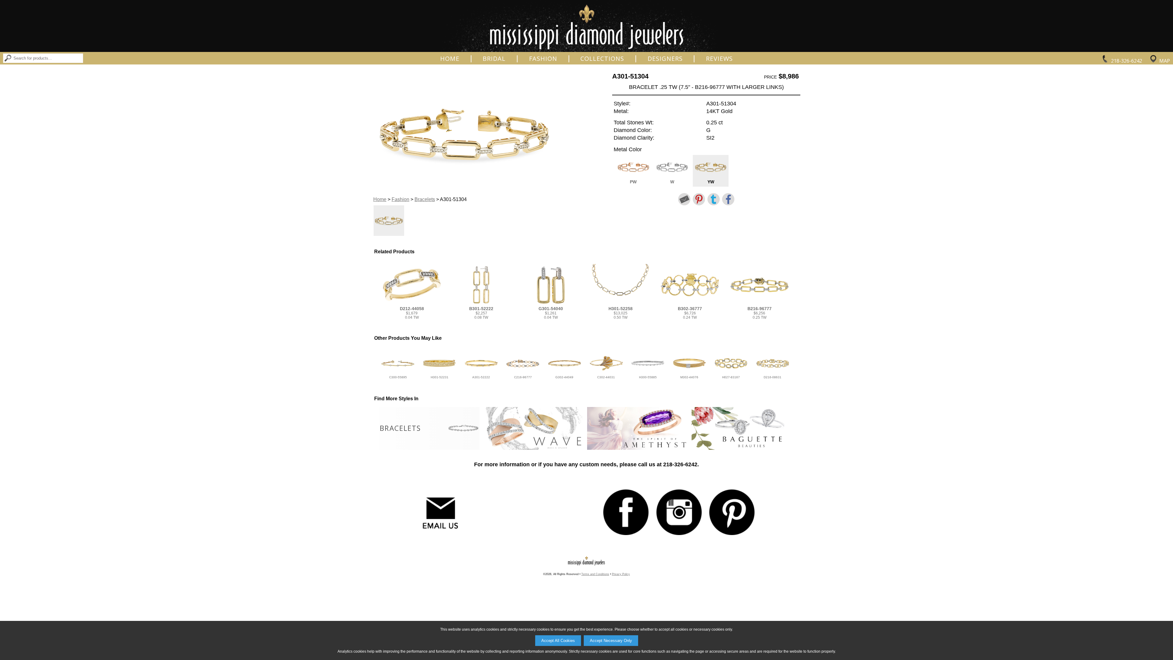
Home (449, 59)
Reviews (719, 59)
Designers (665, 59)
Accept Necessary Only (611, 640)
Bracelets (425, 199)
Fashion (543, 59)
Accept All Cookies (558, 640)
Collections (602, 59)
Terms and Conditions (595, 574)
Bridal (494, 59)
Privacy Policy (621, 574)
